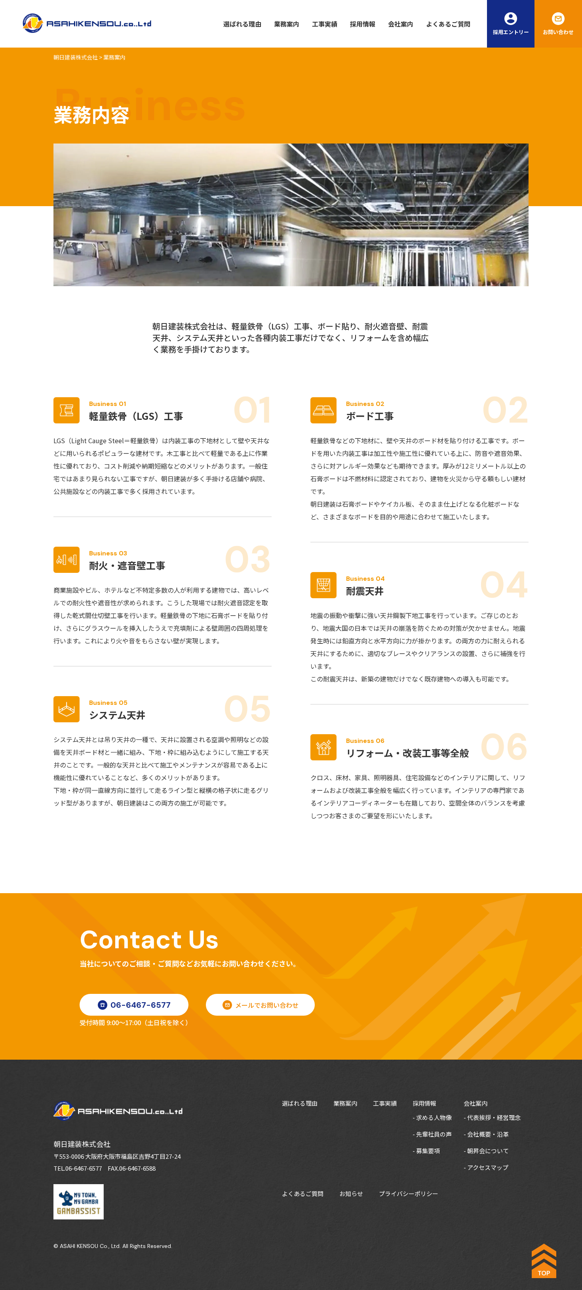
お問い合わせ (558, 32)
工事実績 (324, 24)
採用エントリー (511, 32)
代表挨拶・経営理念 (494, 1117)
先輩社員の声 (434, 1134)
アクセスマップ (487, 1167)
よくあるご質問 (448, 24)
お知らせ (351, 1193)
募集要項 (428, 1150)
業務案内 (286, 24)
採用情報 (362, 24)
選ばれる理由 (242, 24)
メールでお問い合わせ (267, 1005)
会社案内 (400, 24)
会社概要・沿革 (488, 1134)
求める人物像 (434, 1117)
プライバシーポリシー (408, 1193)
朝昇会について (488, 1150)
